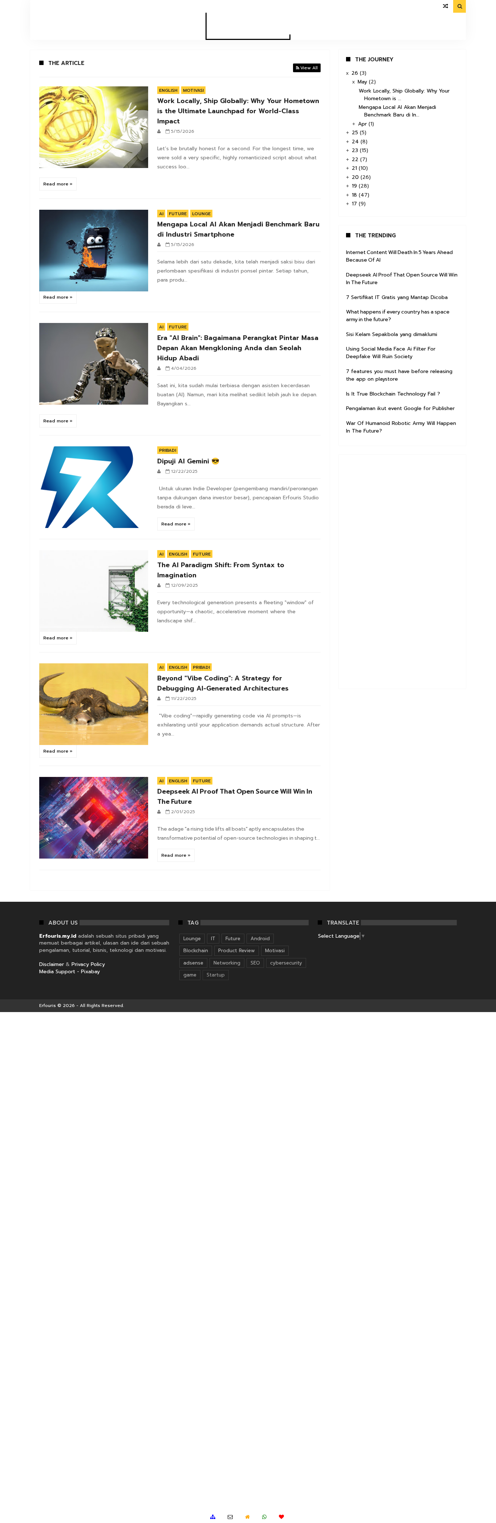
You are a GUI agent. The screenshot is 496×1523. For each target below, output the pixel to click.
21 (355, 168)
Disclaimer (51, 964)
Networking (227, 962)
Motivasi (193, 90)
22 (356, 159)
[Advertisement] (400, 571)
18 (355, 195)
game (189, 974)
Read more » (58, 184)
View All (309, 68)
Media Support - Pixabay (69, 971)
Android (260, 938)
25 (356, 132)
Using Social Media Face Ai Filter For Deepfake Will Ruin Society (390, 352)
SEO (255, 962)
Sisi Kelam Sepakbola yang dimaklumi (391, 334)
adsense (193, 962)
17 (355, 204)
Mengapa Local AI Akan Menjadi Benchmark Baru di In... (397, 111)
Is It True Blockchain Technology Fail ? (393, 394)
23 (356, 150)
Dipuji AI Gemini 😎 (188, 461)
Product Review (236, 950)
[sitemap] (213, 1517)
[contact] (230, 1517)
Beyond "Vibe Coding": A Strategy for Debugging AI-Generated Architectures (223, 683)
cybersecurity (286, 962)
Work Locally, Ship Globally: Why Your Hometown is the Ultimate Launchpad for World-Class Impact (238, 111)
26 (355, 73)
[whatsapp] (264, 1517)
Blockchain (195, 950)
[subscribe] (281, 1517)
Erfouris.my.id (57, 936)
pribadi (167, 450)
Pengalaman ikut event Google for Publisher (400, 408)
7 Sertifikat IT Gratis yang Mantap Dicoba (397, 297)
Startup (216, 974)
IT (213, 938)
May (363, 82)
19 (355, 186)
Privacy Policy (88, 964)
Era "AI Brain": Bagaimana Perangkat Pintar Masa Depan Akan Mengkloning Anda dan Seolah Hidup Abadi (237, 348)
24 (356, 142)
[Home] (247, 1517)
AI (161, 213)
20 (356, 177)
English (168, 90)
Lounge (201, 213)
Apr (363, 124)
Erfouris (47, 1005)
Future (178, 213)
